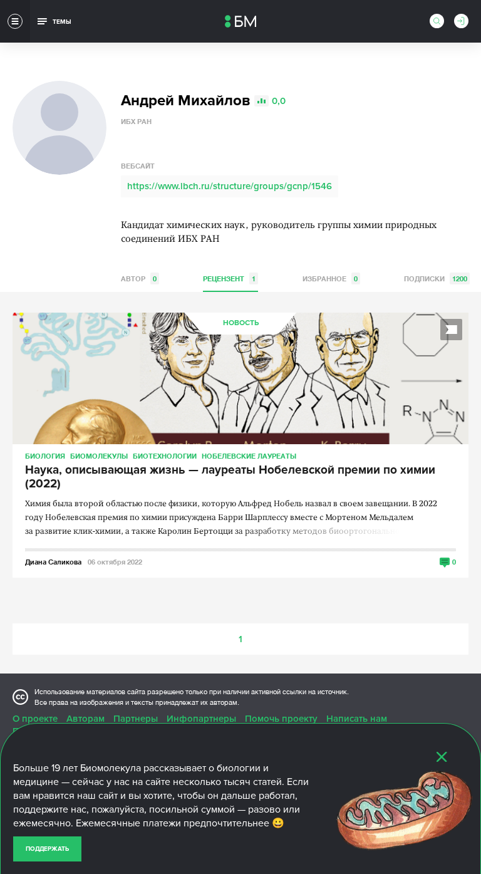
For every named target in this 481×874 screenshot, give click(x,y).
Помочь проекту (281, 718)
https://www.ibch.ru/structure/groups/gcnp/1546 (229, 186)
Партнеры (135, 718)
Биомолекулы (99, 456)
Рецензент (229, 278)
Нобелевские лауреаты (249, 456)
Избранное (330, 278)
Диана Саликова (53, 562)
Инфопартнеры (201, 718)
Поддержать (47, 849)
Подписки (435, 278)
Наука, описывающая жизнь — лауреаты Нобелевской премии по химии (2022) (230, 477)
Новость (241, 323)
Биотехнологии (165, 456)
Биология (45, 456)
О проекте (35, 718)
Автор (139, 278)
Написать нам (356, 718)
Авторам (85, 718)
